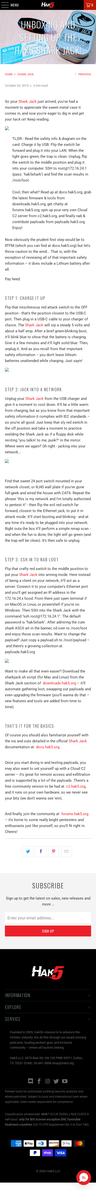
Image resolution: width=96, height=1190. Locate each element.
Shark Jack (27, 101)
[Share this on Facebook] (40, 851)
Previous (84, 74)
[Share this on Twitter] (28, 851)
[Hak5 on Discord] (30, 1081)
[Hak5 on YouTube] (65, 1081)
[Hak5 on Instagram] (47, 1081)
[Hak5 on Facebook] (39, 1081)
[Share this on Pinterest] (53, 851)
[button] (83, 1177)
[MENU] (2, 5)
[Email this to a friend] (66, 851)
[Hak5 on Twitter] (56, 1081)
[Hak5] (48, 5)
